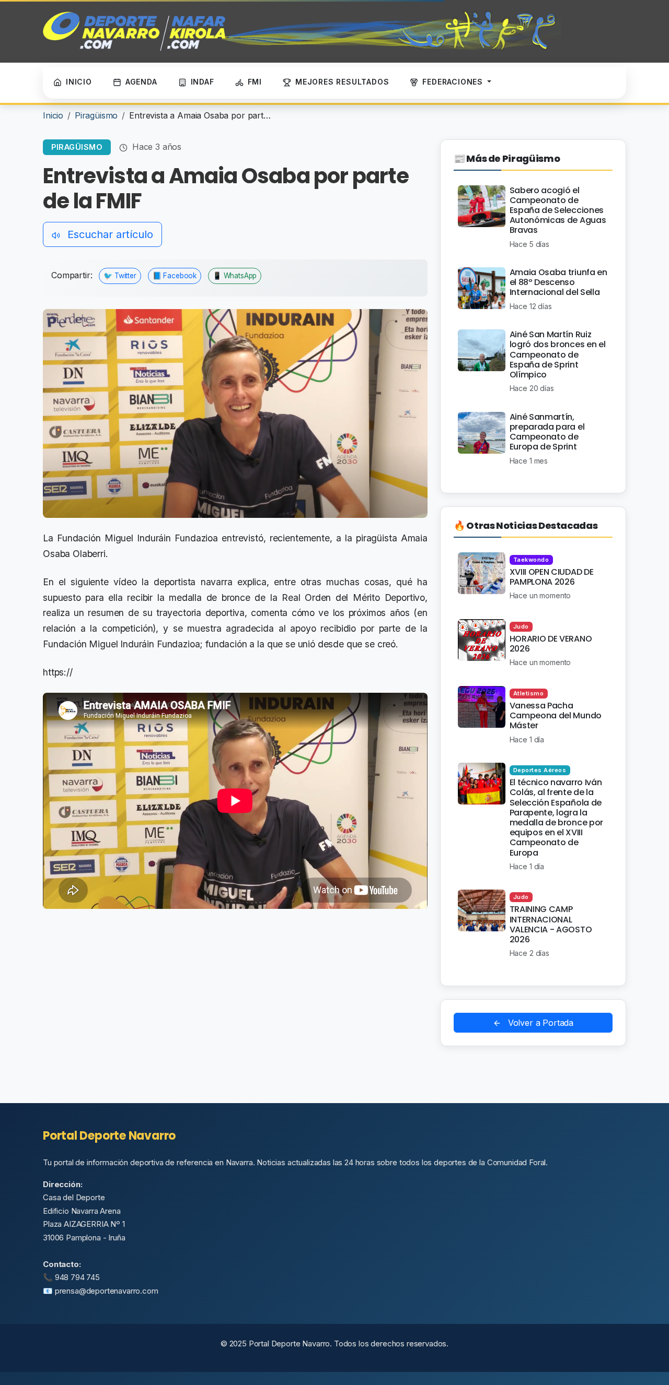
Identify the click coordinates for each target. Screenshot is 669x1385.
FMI (255, 81)
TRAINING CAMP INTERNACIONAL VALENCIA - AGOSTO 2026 (551, 924)
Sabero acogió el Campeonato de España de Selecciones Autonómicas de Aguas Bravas (558, 210)
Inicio (53, 115)
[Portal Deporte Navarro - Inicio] (302, 31)
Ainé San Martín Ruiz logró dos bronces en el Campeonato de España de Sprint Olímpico (558, 354)
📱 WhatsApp (235, 275)
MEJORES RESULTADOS (342, 81)
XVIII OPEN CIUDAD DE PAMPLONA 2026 (552, 577)
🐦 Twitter (119, 275)
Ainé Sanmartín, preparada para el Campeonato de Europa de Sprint (547, 432)
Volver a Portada (539, 1022)
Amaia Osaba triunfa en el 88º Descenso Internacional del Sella (558, 282)
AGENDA (141, 81)
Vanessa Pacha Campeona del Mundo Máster (556, 715)
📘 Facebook (175, 275)
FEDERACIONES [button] (453, 81)
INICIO (79, 81)
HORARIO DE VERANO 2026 (551, 644)
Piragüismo (96, 115)
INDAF (202, 81)
